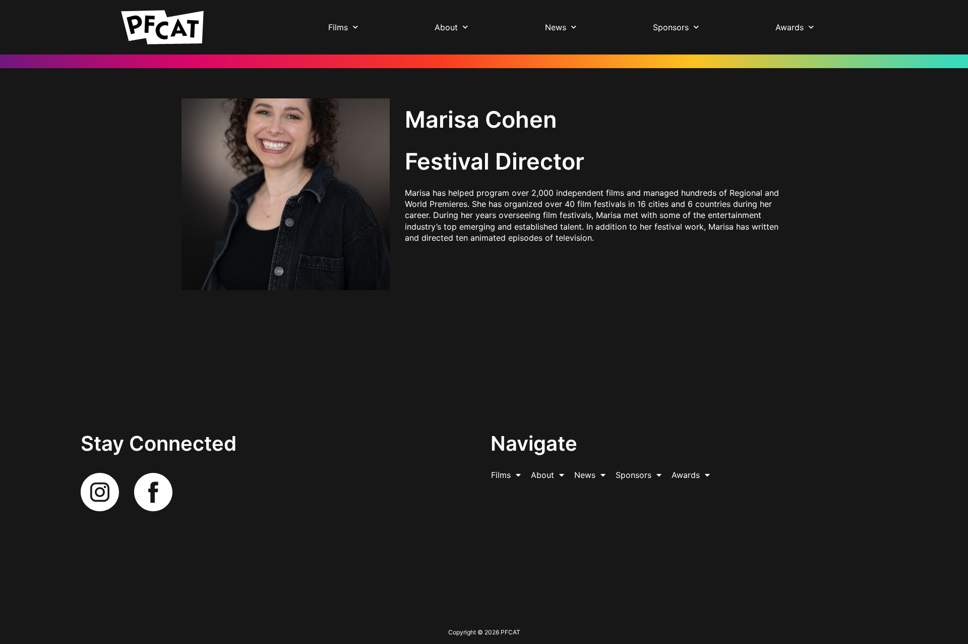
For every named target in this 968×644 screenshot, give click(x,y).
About (446, 27)
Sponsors (671, 27)
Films (338, 27)
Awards (789, 27)
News (555, 27)
